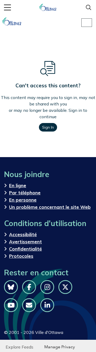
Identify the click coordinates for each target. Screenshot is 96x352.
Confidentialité (25, 249)
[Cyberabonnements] (29, 305)
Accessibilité (23, 234)
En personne (23, 200)
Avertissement (25, 241)
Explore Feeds (19, 347)
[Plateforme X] (65, 287)
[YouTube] (11, 305)
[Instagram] (47, 287)
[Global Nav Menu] (7, 7)
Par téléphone (25, 192)
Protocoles (21, 256)
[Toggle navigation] (86, 22)
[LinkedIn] (47, 305)
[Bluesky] (11, 287)
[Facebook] (29, 287)
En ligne (17, 185)
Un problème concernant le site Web (50, 207)
